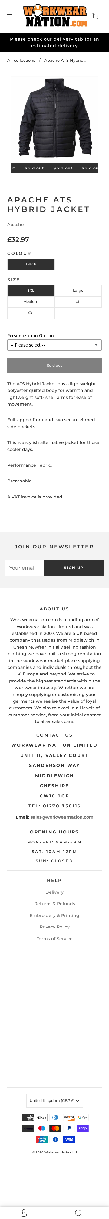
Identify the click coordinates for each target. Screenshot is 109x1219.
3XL (31, 290)
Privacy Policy (55, 927)
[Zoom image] (54, 121)
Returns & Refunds (54, 903)
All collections (21, 60)
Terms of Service (55, 938)
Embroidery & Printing (54, 915)
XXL (31, 312)
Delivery (54, 892)
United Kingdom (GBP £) (53, 1100)
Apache (15, 224)
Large (78, 290)
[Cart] (95, 16)
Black (31, 264)
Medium (30, 301)
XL (78, 301)
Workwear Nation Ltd (60, 1152)
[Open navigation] (14, 16)
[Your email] (24, 568)
